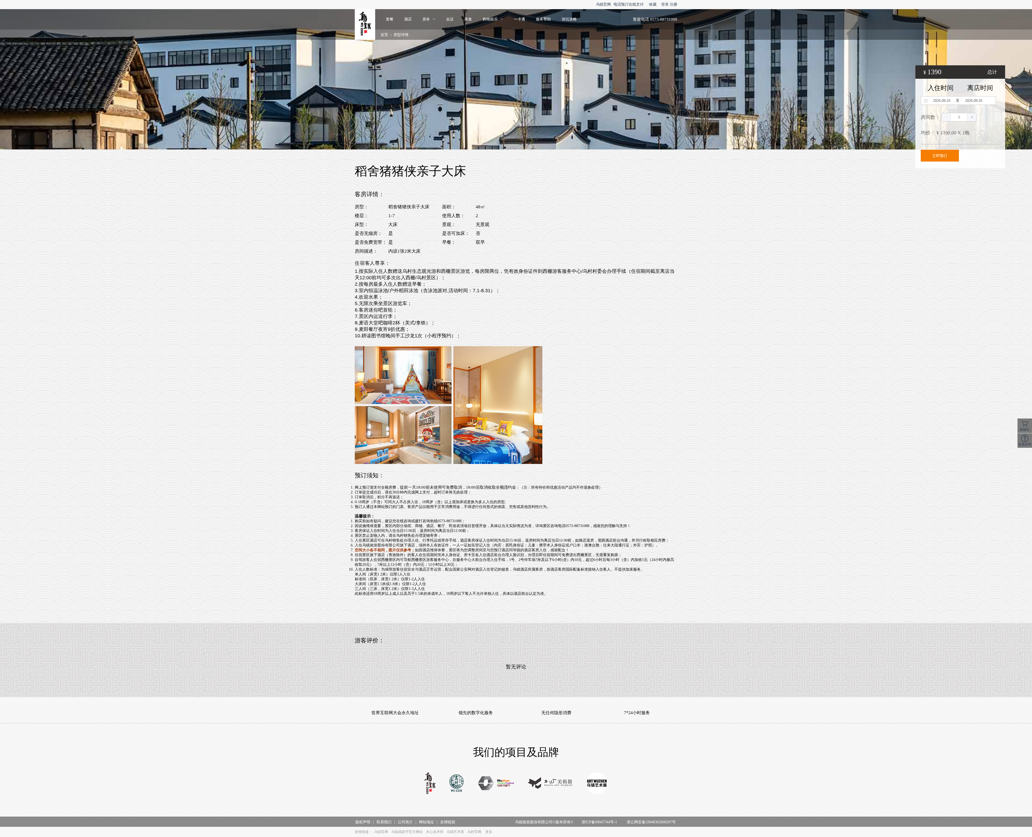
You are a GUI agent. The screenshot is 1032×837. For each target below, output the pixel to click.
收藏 (653, 4)
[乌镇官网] (430, 783)
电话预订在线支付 (629, 4)
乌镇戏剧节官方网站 (407, 832)
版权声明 (362, 822)
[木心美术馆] (550, 783)
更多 (488, 832)
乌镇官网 (603, 4)
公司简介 (405, 822)
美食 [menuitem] (468, 19)
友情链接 (447, 822)
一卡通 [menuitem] (519, 19)
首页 (384, 35)
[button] (946, 117)
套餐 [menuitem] (389, 19)
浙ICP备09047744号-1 (599, 822)
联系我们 (384, 822)
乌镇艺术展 (455, 832)
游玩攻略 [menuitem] (569, 19)
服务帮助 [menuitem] (543, 19)
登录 (665, 4)
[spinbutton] (958, 117)
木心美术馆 (434, 832)
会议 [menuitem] (450, 19)
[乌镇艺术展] (597, 783)
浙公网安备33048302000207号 (651, 822)
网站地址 (426, 822)
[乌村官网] (456, 783)
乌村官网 (474, 832)
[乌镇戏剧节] (496, 783)
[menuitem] (429, 19)
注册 (673, 4)
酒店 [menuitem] (408, 19)
